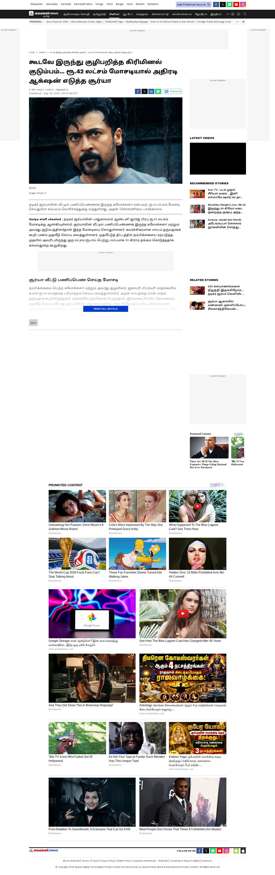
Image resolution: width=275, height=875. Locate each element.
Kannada (66, 4)
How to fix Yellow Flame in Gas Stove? (172, 21)
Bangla (120, 4)
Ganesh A (62, 89)
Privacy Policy (106, 860)
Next (243, 22)
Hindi (130, 4)
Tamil (109, 4)
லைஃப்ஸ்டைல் (182, 14)
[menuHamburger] (239, 14)
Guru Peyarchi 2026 (57, 21)
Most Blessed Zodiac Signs (86, 21)
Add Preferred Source (191, 4)
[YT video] (236, 4)
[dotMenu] (228, 14)
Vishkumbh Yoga (114, 21)
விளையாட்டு (160, 14)
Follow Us (175, 91)
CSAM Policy (123, 860)
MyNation (153, 4)
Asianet (43, 850)
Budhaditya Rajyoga (137, 21)
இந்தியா (215, 14)
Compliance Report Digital (185, 860)
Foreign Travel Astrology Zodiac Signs (218, 21)
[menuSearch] (245, 14)
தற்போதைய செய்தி (76, 14)
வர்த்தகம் (142, 14)
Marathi (140, 4)
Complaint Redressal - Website (150, 860)
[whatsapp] (230, 4)
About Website (71, 860)
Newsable (52, 4)
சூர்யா (33, 322)
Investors (207, 860)
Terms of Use (89, 860)
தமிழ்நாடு (99, 14)
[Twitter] (223, 4)
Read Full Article (106, 309)
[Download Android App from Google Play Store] (236, 850)
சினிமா (114, 14)
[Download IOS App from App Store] (243, 850)
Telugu (99, 4)
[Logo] (45, 14)
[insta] (243, 4)
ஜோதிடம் (201, 14)
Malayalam (36, 4)
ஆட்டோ (128, 14)
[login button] (233, 14)
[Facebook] (216, 4)
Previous (237, 22)
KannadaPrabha (83, 4)
